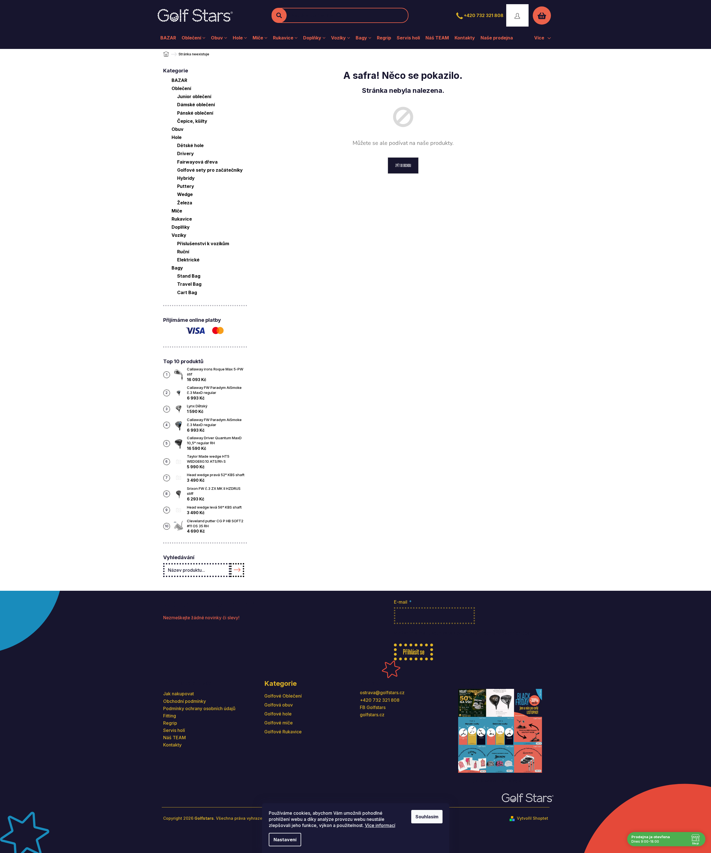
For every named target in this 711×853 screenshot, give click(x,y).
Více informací (380, 825)
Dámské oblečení (196, 104)
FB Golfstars (373, 707)
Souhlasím (426, 816)
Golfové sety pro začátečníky (210, 170)
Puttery (185, 186)
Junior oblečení (194, 96)
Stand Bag (188, 276)
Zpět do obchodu (403, 165)
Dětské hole (190, 145)
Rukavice (182, 219)
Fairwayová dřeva (197, 162)
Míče (177, 211)
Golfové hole (278, 714)
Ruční (183, 251)
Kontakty (172, 745)
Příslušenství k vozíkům (203, 243)
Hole (177, 137)
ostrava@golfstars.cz (382, 692)
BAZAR (179, 80)
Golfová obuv (278, 705)
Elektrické (188, 260)
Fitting (169, 716)
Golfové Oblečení (283, 696)
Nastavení (285, 839)
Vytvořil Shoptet (532, 818)
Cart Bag (187, 292)
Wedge (185, 194)
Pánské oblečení (195, 113)
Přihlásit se (413, 652)
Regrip (170, 723)
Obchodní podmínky (184, 701)
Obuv (178, 129)
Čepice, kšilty (192, 121)
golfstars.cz (372, 714)
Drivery (185, 153)
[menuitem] (168, 38)
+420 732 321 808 (483, 15)
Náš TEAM (174, 737)
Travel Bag (189, 284)
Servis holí (174, 730)
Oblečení (181, 88)
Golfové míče (278, 723)
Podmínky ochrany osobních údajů (199, 708)
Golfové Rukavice (283, 731)
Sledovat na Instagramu (504, 780)
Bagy (177, 268)
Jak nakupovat (178, 693)
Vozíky (179, 235)
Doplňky (181, 227)
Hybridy (186, 178)
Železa (184, 202)
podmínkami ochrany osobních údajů (495, 633)
